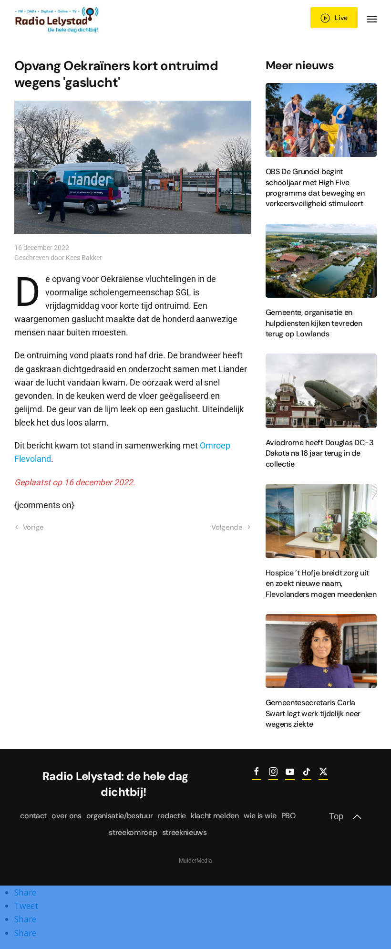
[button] (372, 19)
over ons (66, 816)
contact (33, 816)
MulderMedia (195, 860)
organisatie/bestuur (119, 816)
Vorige (33, 527)
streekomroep (133, 832)
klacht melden (215, 816)
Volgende (227, 527)
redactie (171, 816)
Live (341, 17)
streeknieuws (184, 832)
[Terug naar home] (57, 19)
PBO (288, 816)
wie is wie (260, 816)
